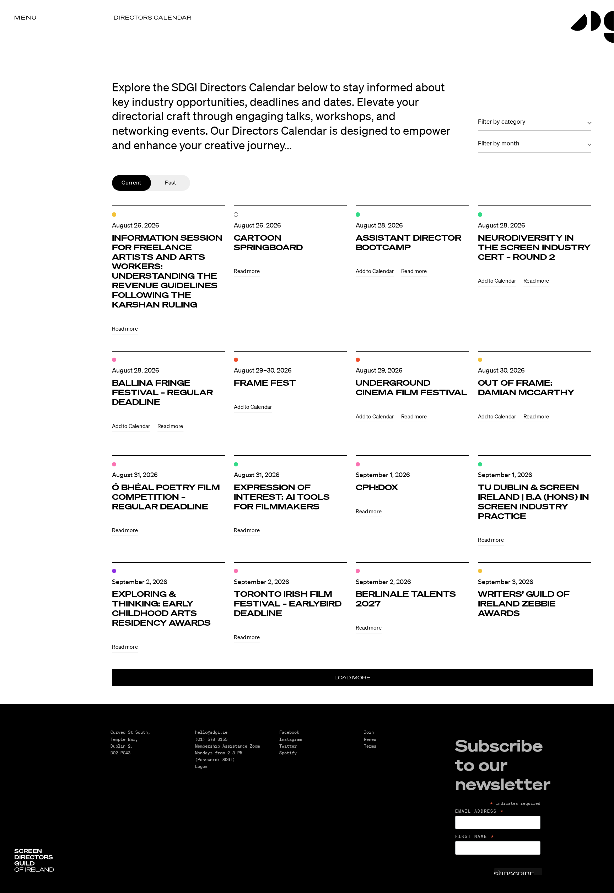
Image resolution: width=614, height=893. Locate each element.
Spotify (288, 753)
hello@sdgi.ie (211, 732)
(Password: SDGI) (215, 759)
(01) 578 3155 (211, 739)
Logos (201, 766)
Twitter (288, 746)
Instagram (290, 739)
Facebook (289, 732)
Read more (125, 328)
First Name (475, 836)
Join (369, 732)
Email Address (480, 811)
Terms (370, 746)
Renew (370, 739)
